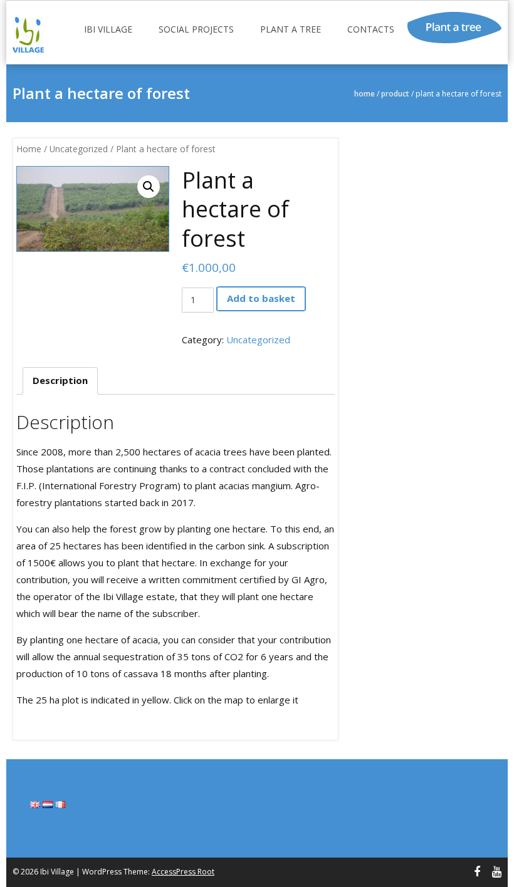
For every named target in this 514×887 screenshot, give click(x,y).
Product (395, 93)
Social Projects (196, 29)
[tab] (60, 381)
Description (60, 380)
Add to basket (261, 298)
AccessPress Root (183, 871)
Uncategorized (79, 149)
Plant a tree (290, 29)
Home (364, 93)
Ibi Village (108, 29)
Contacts (370, 29)
